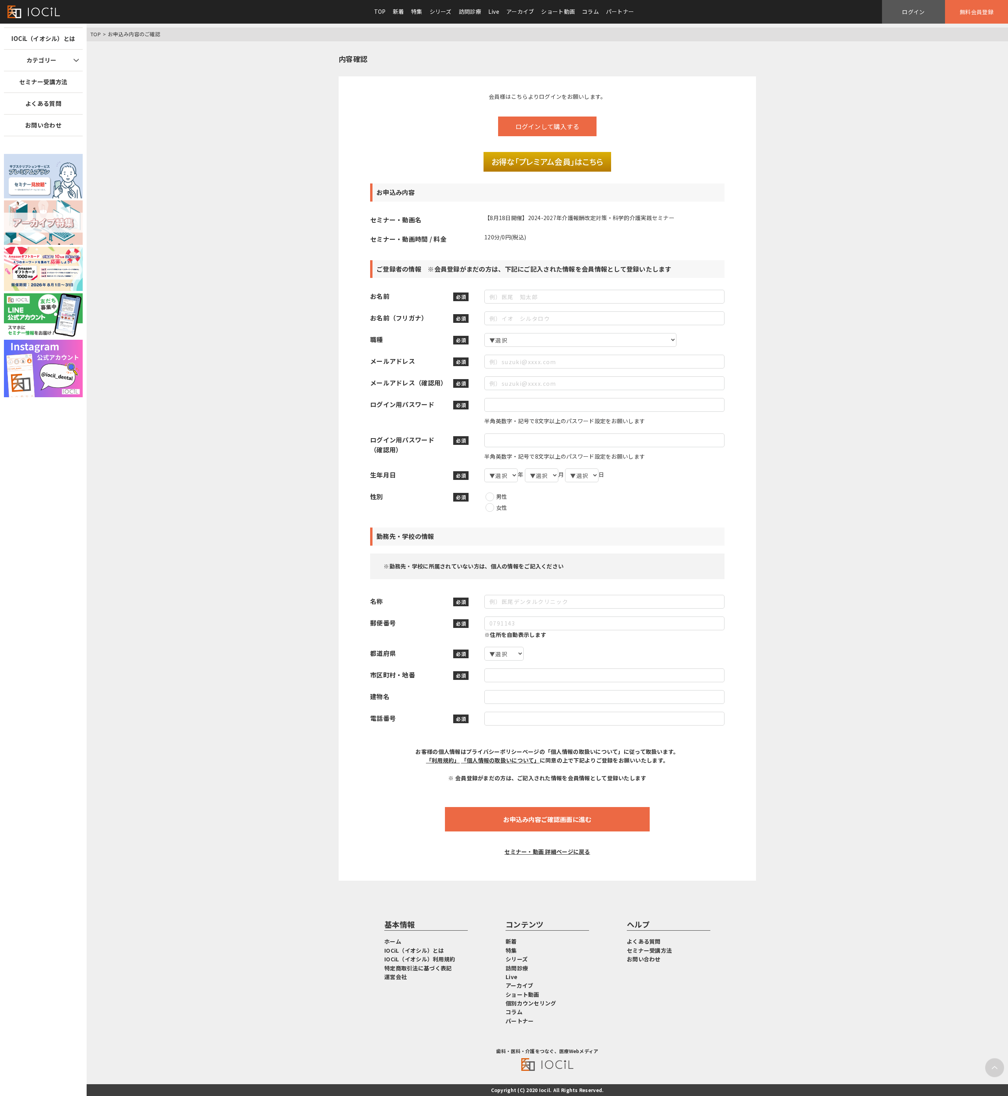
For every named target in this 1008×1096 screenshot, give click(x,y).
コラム (590, 11)
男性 (502, 496)
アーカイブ (520, 11)
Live (493, 11)
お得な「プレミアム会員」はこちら (547, 161)
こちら (519, 96)
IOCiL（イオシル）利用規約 (419, 959)
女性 (502, 507)
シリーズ (441, 11)
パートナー (620, 11)
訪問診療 (470, 11)
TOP (380, 11)
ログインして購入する (547, 126)
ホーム (392, 941)
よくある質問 (43, 103)
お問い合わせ (43, 125)
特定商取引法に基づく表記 (418, 968)
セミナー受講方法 (43, 82)
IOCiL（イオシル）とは (43, 38)
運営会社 (395, 977)
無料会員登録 (976, 12)
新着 (398, 11)
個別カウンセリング (531, 1003)
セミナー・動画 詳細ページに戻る (547, 851)
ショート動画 (558, 11)
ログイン (913, 12)
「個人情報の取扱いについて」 (500, 760)
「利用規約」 (443, 760)
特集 (416, 11)
